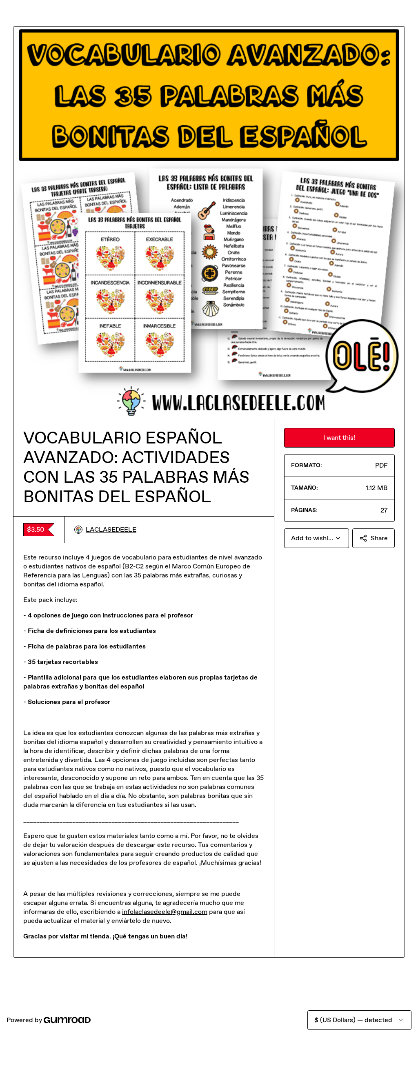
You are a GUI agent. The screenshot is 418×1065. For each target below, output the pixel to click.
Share (379, 538)
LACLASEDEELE (111, 529)
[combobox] (316, 538)
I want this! (339, 437)
